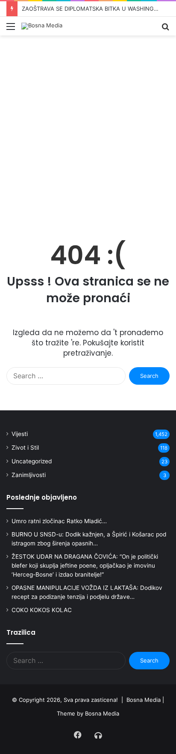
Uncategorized (32, 461)
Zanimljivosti (29, 474)
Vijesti (20, 433)
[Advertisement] (88, 136)
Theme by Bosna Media (88, 713)
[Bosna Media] (41, 26)
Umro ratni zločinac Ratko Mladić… (59, 521)
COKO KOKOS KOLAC (42, 610)
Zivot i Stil (25, 447)
